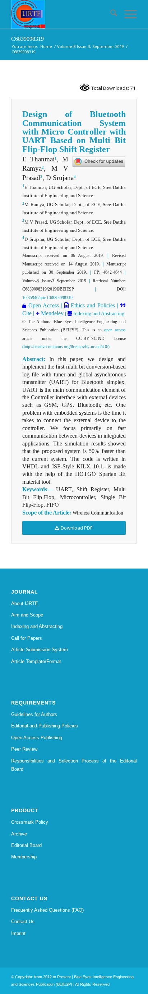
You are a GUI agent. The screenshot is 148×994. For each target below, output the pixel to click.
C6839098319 (27, 39)
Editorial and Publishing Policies (44, 726)
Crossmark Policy (29, 822)
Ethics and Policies (92, 305)
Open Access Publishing (36, 737)
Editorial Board (26, 845)
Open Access (43, 305)
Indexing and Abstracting (98, 313)
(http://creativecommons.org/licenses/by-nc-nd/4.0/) (66, 346)
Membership (24, 856)
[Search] (110, 14)
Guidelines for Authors (34, 714)
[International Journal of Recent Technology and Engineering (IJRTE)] (61, 14)
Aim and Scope (27, 615)
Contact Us (22, 921)
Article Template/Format (36, 661)
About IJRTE (24, 603)
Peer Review (24, 749)
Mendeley (52, 313)
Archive (19, 834)
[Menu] (127, 14)
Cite (27, 313)
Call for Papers (26, 638)
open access (115, 329)
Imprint (18, 933)
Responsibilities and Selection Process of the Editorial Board (74, 765)
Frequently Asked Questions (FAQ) (47, 910)
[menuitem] (110, 14)
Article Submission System (39, 649)
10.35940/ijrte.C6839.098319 (47, 297)
